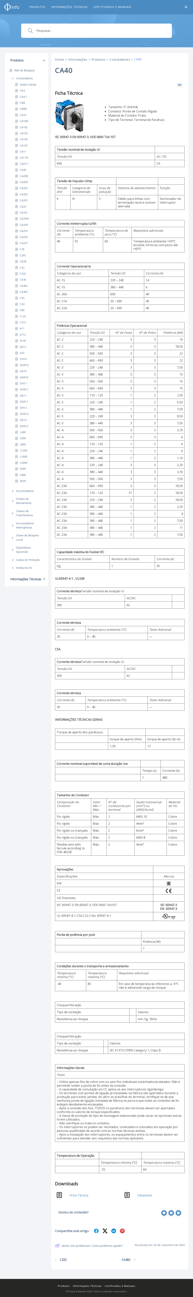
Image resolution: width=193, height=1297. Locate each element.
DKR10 (24, 377)
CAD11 (24, 164)
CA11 (23, 151)
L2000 (23, 462)
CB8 (22, 103)
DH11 (23, 383)
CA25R (24, 225)
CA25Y (24, 243)
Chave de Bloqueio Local (27, 537)
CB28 (23, 261)
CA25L (24, 212)
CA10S (24, 133)
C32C (23, 273)
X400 (23, 475)
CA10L (24, 127)
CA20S (24, 188)
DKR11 (24, 401)
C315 (23, 322)
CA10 (23, 115)
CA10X (24, 139)
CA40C (24, 286)
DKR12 (24, 426)
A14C (23, 340)
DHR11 (24, 389)
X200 (23, 468)
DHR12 (24, 414)
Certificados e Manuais (112, 7)
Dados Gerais (28, 84)
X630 (23, 481)
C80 (22, 310)
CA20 (23, 170)
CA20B (24, 176)
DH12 (23, 407)
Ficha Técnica (79, 1195)
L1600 (23, 456)
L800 (23, 444)
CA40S (24, 292)
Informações (77, 59)
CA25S (24, 231)
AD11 (23, 347)
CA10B (24, 121)
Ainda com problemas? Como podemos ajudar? (92, 1245)
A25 (22, 353)
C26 (22, 249)
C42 (22, 298)
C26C (23, 255)
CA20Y (24, 200)
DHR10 (24, 365)
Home (59, 59)
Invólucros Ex (24, 567)
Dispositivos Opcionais (23, 549)
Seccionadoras (25, 491)
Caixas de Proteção (28, 560)
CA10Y (24, 145)
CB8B (23, 109)
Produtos (37, 7)
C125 (23, 316)
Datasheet (144, 1195)
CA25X (24, 237)
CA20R (24, 182)
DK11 (23, 395)
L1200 (23, 450)
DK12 (23, 420)
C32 (22, 267)
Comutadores (24, 78)
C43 (22, 304)
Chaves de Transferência (24, 513)
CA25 (23, 206)
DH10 (23, 359)
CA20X (24, 194)
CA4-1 (23, 96)
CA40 (23, 279)
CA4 (22, 90)
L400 (23, 432)
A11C (23, 334)
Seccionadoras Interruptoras (25, 525)
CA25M (24, 218)
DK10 (23, 371)
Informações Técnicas (69, 7)
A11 (22, 328)
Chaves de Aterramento (24, 501)
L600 (23, 438)
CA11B (24, 157)
